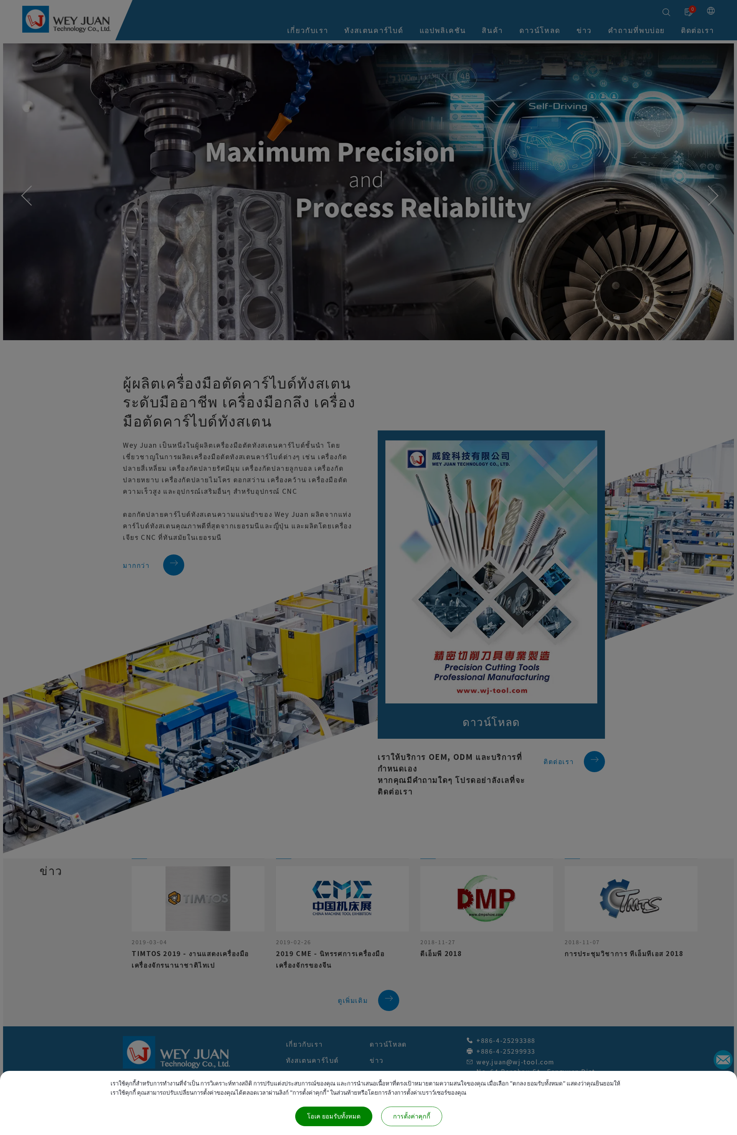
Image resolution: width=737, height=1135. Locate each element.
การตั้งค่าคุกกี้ (411, 1116)
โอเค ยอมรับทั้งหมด (333, 1116)
